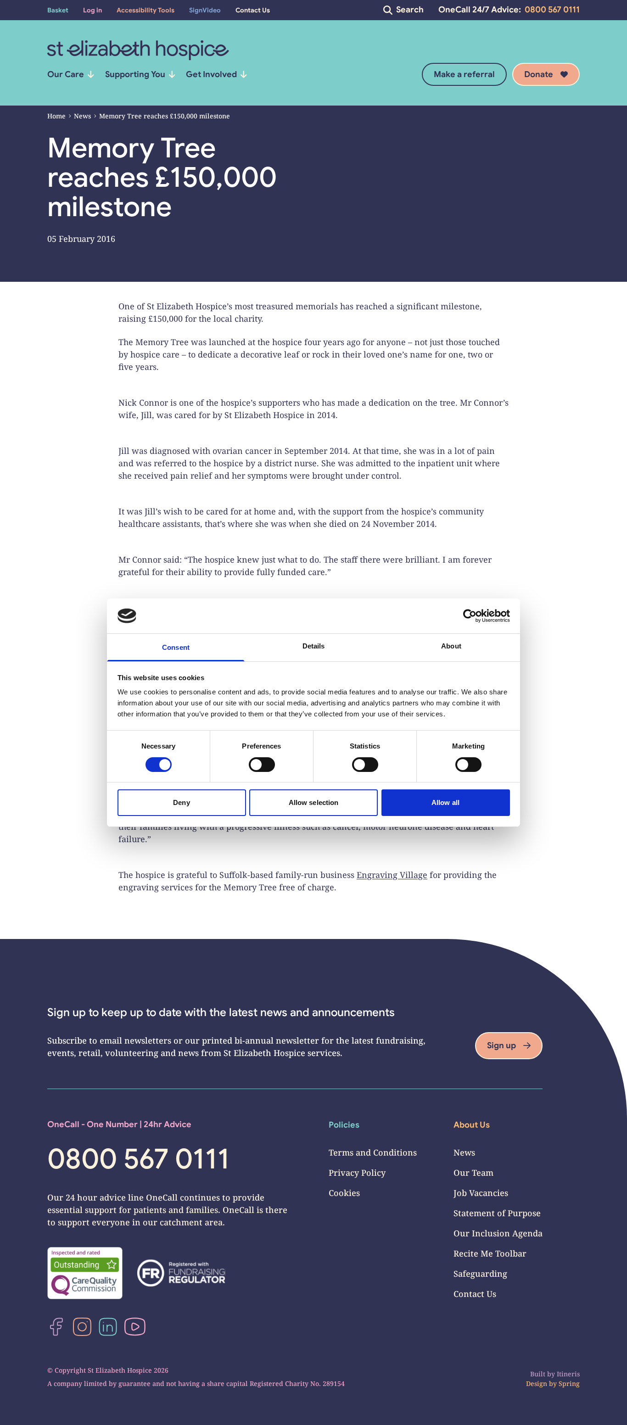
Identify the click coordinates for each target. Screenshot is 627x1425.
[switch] (262, 764)
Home (56, 116)
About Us (471, 1125)
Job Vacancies (480, 1192)
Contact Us (474, 1293)
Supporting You (135, 74)
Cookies (344, 1192)
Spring (569, 1383)
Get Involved (211, 74)
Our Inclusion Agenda (498, 1233)
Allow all (445, 802)
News (82, 116)
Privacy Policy (357, 1172)
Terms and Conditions (373, 1152)
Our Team (473, 1172)
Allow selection (314, 802)
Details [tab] (313, 646)
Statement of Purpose (497, 1212)
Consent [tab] (176, 647)
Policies (344, 1125)
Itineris (568, 1373)
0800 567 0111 (552, 10)
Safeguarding (480, 1273)
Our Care (65, 74)
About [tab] (451, 646)
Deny (181, 802)
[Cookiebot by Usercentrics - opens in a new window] (470, 616)
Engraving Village (392, 874)
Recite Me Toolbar (489, 1253)
